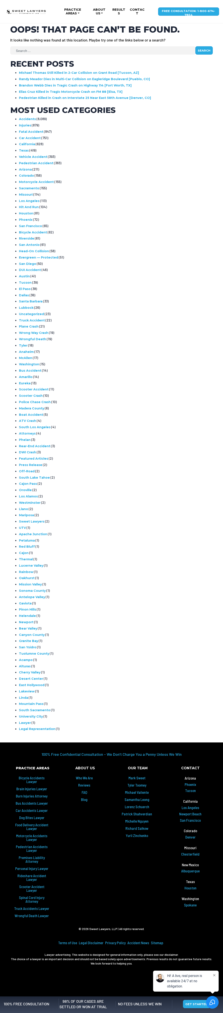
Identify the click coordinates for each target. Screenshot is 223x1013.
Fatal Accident (31, 132)
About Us (99, 11)
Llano (23, 509)
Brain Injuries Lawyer (31, 789)
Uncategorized (31, 314)
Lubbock (26, 308)
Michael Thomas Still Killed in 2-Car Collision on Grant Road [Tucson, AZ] (79, 73)
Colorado (26, 176)
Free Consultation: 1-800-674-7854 (188, 12)
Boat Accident (31, 415)
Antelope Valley (32, 597)
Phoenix (25, 220)
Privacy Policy (115, 943)
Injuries (25, 125)
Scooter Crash (31, 396)
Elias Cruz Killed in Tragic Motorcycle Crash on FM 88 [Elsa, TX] (70, 92)
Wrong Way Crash (33, 333)
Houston (26, 213)
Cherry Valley (30, 672)
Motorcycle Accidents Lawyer (31, 838)
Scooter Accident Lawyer (31, 888)
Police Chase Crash (35, 402)
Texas (24, 150)
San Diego (27, 264)
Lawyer (25, 723)
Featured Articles (33, 459)
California (27, 144)
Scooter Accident (34, 389)
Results (118, 11)
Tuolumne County (34, 654)
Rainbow (26, 572)
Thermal (26, 559)
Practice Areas (72, 11)
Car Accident (30, 138)
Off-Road (27, 471)
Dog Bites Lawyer (31, 817)
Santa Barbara (30, 301)
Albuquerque (190, 871)
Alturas (25, 666)
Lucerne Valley (31, 566)
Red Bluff (27, 547)
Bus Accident (30, 371)
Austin (24, 276)
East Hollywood (31, 685)
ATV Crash (27, 421)
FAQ (84, 792)
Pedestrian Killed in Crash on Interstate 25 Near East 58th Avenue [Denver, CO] (85, 98)
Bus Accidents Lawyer (32, 803)
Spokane (190, 905)
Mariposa (26, 515)
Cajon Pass (28, 484)
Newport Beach (190, 814)
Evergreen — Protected (38, 257)
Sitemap (157, 943)
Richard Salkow (136, 828)
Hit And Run (29, 207)
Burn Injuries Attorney (31, 796)
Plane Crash (29, 326)
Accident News (138, 943)
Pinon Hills (27, 609)
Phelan (24, 440)
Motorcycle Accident (36, 182)
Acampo (26, 660)
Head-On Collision (34, 251)
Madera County (31, 408)
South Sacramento (34, 710)
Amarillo (25, 377)
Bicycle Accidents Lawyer (32, 780)
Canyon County (32, 635)
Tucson (25, 283)
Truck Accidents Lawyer (31, 908)
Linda (23, 698)
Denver (190, 837)
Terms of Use (67, 943)
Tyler (23, 345)
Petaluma (27, 540)
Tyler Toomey (136, 785)
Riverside (26, 238)
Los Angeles (29, 201)
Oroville (25, 490)
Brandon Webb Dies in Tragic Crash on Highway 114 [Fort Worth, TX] (75, 85)
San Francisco (30, 226)
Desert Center (31, 679)
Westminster (30, 503)
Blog (84, 799)
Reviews (84, 785)
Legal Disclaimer (91, 943)
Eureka (24, 383)
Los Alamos (28, 496)
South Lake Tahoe (34, 478)
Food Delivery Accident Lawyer (31, 827)
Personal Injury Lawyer (31, 868)
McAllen (25, 358)
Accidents (27, 119)
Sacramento (29, 188)
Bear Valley (28, 628)
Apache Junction (33, 534)
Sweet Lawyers (31, 521)
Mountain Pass (31, 704)
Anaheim (26, 352)
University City (31, 716)
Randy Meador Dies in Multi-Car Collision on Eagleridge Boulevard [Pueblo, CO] (84, 79)
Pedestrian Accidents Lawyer (32, 848)
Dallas (24, 295)
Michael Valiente (137, 792)
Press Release (30, 465)
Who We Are (84, 778)
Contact (137, 11)
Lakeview (27, 691)
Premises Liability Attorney (32, 859)
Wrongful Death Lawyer (32, 915)
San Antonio (29, 245)
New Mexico (190, 865)
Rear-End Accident (34, 446)
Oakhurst (27, 578)
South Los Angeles (35, 427)
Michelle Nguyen (137, 821)
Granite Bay (28, 641)
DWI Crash (27, 452)
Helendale (27, 616)
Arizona (25, 169)
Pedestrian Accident (36, 163)
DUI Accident (30, 270)
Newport (26, 622)
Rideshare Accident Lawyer (31, 877)
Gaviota (25, 603)
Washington (29, 364)
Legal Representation (37, 729)
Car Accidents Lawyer (32, 810)
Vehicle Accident (33, 157)
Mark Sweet (136, 778)
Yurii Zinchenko (137, 835)
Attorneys (27, 433)
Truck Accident (32, 320)
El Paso (25, 289)
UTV (22, 528)
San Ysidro (27, 647)
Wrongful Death (32, 339)
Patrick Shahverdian (137, 814)
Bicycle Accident (33, 232)
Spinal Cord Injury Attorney (31, 899)
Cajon (24, 553)
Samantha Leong (137, 799)
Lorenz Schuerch (137, 806)
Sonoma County (32, 591)
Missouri (26, 195)
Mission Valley (30, 584)
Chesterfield (190, 854)
